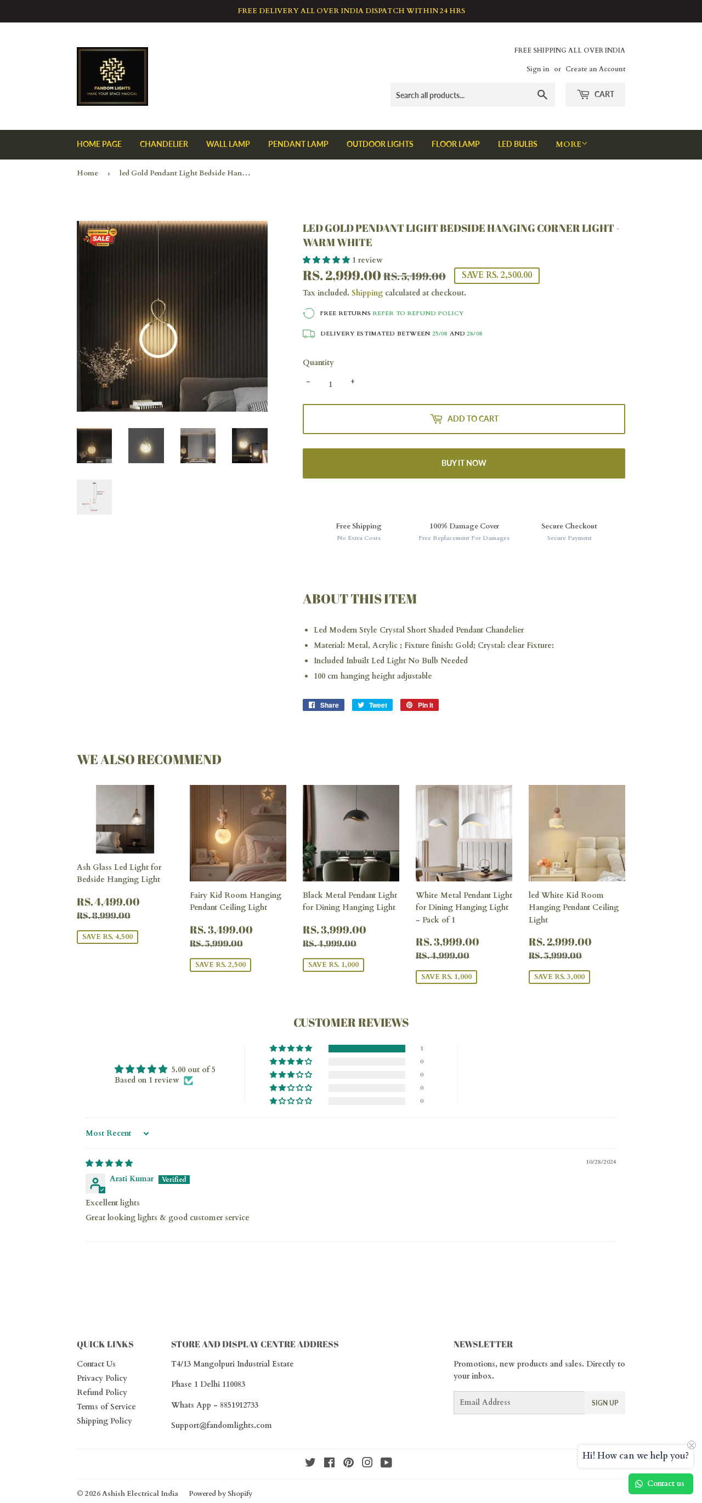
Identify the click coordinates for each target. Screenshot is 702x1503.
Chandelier (164, 144)
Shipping (367, 293)
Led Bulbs (517, 144)
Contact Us (96, 1364)
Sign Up (605, 1403)
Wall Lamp (228, 144)
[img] (109, 1163)
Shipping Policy (104, 1421)
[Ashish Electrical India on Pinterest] (348, 1464)
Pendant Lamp (298, 144)
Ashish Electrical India (140, 1494)
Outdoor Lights (380, 144)
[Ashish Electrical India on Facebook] (329, 1464)
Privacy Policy (102, 1378)
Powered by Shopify (220, 1494)
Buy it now (463, 463)
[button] (327, 260)
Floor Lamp (456, 144)
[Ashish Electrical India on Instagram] (367, 1464)
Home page (99, 144)
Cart (603, 94)
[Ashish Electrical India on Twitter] (310, 1464)
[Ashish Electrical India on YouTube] (386, 1464)
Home (87, 173)
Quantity (318, 362)
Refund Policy (102, 1392)
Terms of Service (106, 1407)
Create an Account (595, 69)
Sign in (538, 69)
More (568, 144)
